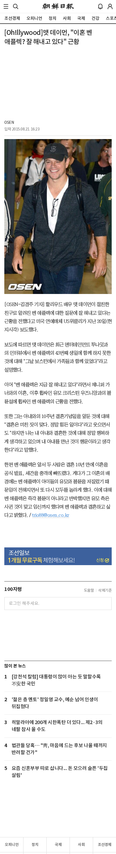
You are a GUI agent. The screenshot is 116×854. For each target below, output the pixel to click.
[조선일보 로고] (58, 6)
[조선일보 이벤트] (58, 556)
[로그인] (110, 6)
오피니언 (11, 844)
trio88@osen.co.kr (50, 515)
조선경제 (104, 844)
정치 (35, 844)
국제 (58, 844)
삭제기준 (105, 590)
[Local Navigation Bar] (6, 6)
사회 (81, 844)
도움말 (89, 590)
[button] (6, 6)
